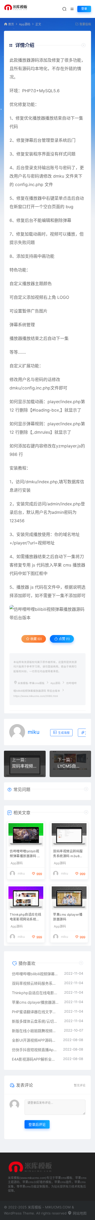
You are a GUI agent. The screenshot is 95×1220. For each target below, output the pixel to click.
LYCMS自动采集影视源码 (70, 766)
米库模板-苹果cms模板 (31, 683)
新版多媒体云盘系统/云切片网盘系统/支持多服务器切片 (35, 1021)
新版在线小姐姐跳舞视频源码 (35, 1030)
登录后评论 (37, 1124)
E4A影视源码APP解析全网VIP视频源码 (35, 1059)
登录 (84, 9)
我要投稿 (85, 24)
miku (34, 732)
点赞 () (64, 639)
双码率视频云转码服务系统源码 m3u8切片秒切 (25, 766)
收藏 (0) (36, 639)
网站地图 (79, 1213)
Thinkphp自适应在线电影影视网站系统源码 (25, 917)
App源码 (24, 24)
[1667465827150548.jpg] (48, 613)
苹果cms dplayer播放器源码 (67, 916)
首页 (11, 24)
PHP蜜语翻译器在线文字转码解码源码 (35, 1011)
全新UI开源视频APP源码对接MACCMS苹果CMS (35, 1040)
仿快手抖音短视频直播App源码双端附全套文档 (35, 1049)
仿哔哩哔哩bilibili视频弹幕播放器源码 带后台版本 (25, 854)
